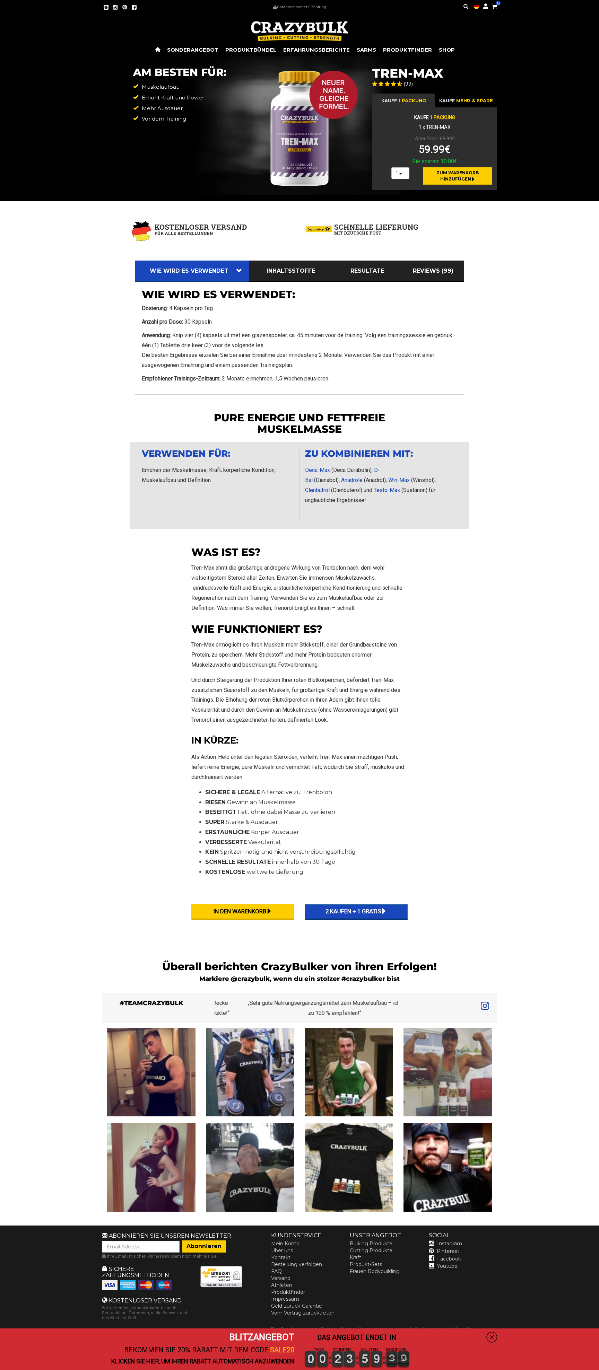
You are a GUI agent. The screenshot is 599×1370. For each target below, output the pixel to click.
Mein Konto (285, 1243)
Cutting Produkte (371, 1250)
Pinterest (448, 1251)
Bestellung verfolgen (296, 1264)
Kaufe (466, 100)
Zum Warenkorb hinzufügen (458, 176)
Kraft (355, 1257)
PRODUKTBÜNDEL (250, 49)
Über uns (282, 1250)
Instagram (449, 1243)
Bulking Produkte (371, 1243)
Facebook (449, 1259)
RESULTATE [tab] (367, 270)
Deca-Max (317, 470)
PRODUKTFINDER (407, 49)
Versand (280, 1278)
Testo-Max (387, 490)
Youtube (447, 1266)
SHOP (447, 49)
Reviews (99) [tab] (433, 270)
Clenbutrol (317, 490)
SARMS (366, 49)
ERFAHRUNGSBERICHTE (316, 49)
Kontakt (280, 1257)
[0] (494, 5)
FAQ (276, 1271)
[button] (387, 84)
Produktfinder (288, 1292)
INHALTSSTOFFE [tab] (291, 270)
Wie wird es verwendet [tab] (189, 270)
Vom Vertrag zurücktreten (303, 1313)
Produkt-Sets (366, 1264)
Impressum (285, 1299)
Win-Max (399, 480)
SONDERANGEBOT (192, 49)
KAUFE (403, 100)
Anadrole (352, 480)
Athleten (281, 1285)
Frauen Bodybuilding (375, 1271)
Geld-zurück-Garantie (296, 1306)
